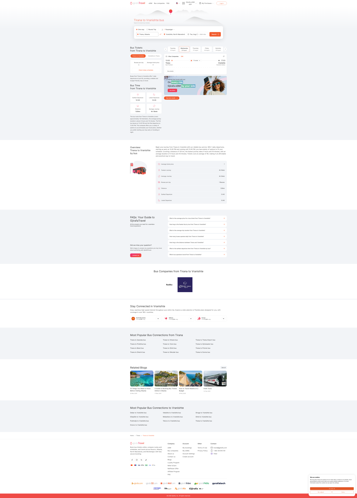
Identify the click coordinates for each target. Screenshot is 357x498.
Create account (188, 457)
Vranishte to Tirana (154, 56)
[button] (197, 218)
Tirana (138, 435)
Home (132, 435)
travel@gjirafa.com (220, 448)
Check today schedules (146, 70)
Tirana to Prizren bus (203, 348)
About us (171, 454)
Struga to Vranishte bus (204, 413)
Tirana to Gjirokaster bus (204, 344)
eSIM (150, 3)
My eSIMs (186, 451)
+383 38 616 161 (219, 451)
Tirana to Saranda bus (138, 340)
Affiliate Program (174, 471)
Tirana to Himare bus (170, 340)
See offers (172, 90)
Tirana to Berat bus (137, 348)
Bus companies (159, 3)
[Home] (137, 3)
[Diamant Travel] (185, 284)
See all (224, 367)
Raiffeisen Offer (173, 468)
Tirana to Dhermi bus (137, 352)
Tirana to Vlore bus (169, 344)
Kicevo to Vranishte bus (138, 425)
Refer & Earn (172, 465)
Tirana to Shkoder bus (170, 352)
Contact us (135, 255)
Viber (215, 454)
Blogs (170, 460)
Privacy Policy (203, 451)
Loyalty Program (173, 463)
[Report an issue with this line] (223, 56)
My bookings (187, 448)
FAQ (168, 3)
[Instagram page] (137, 460)
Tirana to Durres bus (203, 352)
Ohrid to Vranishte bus (203, 417)
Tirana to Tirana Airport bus (205, 340)
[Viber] (212, 454)
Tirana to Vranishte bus (204, 421)
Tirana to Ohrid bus (169, 348)
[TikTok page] (146, 460)
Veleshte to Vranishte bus (172, 413)
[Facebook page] (132, 460)
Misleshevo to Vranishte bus (173, 417)
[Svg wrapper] (137, 483)
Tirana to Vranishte (138, 56)
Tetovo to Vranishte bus (171, 421)
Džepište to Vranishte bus (139, 417)
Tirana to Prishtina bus (138, 344)
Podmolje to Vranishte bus (139, 421)
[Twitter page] (141, 460)
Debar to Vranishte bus (138, 413)
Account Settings (189, 454)
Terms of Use (202, 448)
